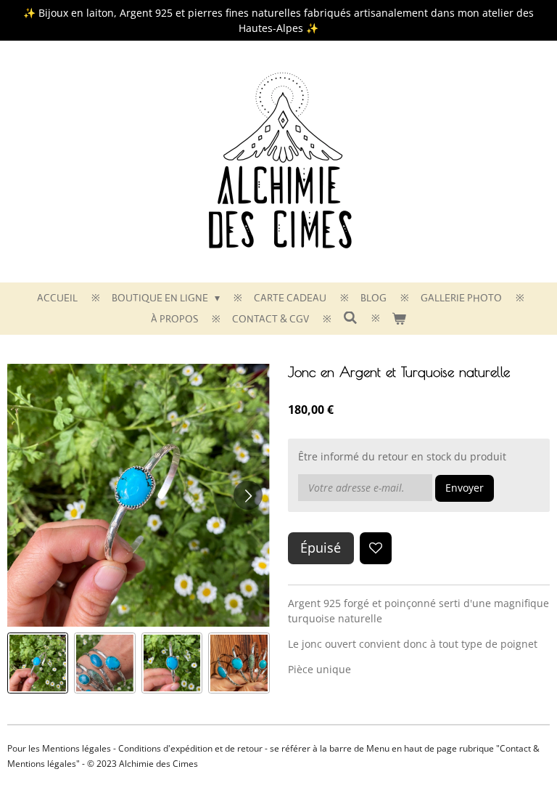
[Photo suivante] (248, 495)
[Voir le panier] (399, 319)
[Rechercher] (350, 318)
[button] (37, 663)
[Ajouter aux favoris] (376, 548)
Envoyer (464, 488)
